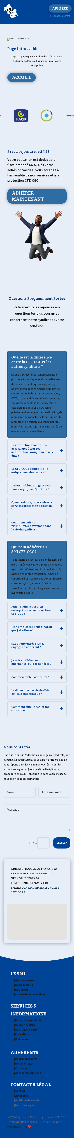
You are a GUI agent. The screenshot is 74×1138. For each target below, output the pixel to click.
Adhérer (60, 8)
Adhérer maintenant (28, 196)
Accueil (21, 77)
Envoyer (61, 843)
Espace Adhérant (59, 16)
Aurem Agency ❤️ (19, 1126)
